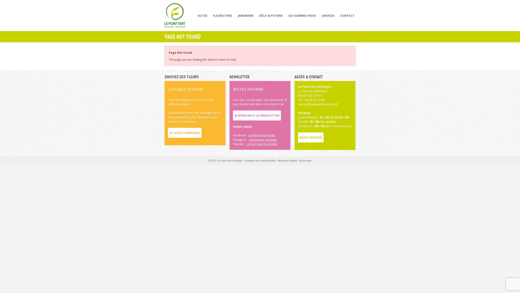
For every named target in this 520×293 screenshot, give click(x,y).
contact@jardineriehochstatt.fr (318, 104)
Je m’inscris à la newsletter (257, 115)
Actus (202, 15)
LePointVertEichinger (261, 135)
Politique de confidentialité (260, 160)
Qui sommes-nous (302, 15)
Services (328, 15)
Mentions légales (287, 160)
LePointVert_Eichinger (263, 140)
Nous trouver (311, 137)
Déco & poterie (271, 15)
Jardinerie (246, 15)
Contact (347, 15)
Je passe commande (185, 133)
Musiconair (305, 160)
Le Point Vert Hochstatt (261, 144)
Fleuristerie (222, 15)
